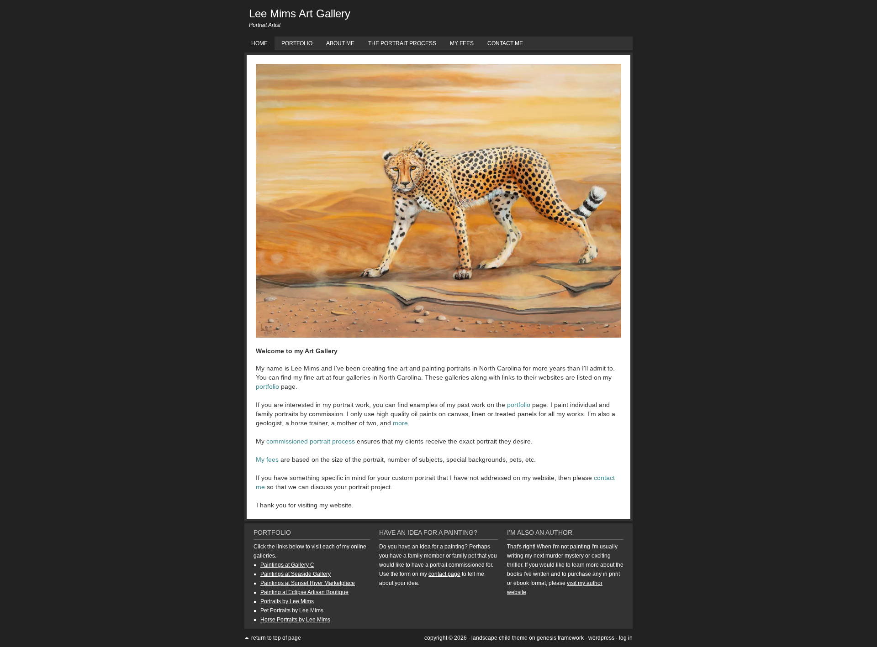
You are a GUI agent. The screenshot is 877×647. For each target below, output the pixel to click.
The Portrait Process (402, 43)
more (400, 423)
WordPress (601, 638)
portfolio (267, 386)
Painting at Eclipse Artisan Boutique (304, 592)
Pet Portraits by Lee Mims (291, 610)
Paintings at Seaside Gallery (295, 574)
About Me (340, 43)
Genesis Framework (560, 638)
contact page (444, 574)
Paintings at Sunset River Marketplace (307, 583)
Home (259, 43)
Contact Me (505, 43)
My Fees (462, 43)
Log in (626, 638)
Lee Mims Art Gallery (299, 13)
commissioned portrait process (310, 441)
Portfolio (296, 43)
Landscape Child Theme (499, 638)
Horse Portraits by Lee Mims (295, 619)
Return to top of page (276, 638)
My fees (267, 459)
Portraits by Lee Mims (287, 601)
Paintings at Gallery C (287, 565)
